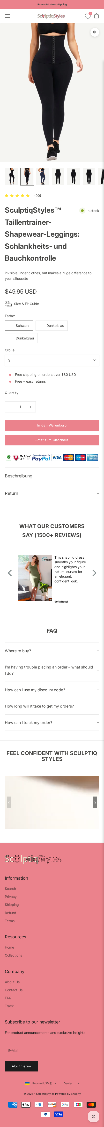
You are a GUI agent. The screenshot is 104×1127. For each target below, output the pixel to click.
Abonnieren (21, 1066)
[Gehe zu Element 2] (27, 176)
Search (10, 888)
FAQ (8, 998)
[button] (17, 195)
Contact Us (13, 990)
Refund (10, 913)
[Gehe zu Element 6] (89, 176)
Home (9, 947)
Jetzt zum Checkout (52, 440)
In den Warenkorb (52, 425)
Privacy (11, 896)
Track (9, 1006)
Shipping (12, 904)
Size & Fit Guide (26, 304)
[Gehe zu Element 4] (58, 176)
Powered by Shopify (68, 1093)
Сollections (13, 955)
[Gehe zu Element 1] (11, 176)
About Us (12, 982)
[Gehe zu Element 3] (42, 176)
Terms (10, 921)
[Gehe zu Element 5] (73, 176)
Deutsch (69, 1083)
